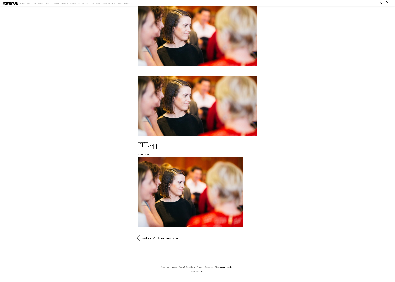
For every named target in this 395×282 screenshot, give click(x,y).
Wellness (64, 3)
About (174, 267)
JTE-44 (147, 145)
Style (34, 3)
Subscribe (209, 267)
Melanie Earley (143, 154)
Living (48, 3)
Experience (128, 3)
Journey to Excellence (100, 3)
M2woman (196, 272)
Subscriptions (83, 3)
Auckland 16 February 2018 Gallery (161, 238)
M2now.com (220, 267)
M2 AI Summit (117, 3)
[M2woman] (10, 4)
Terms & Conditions (187, 267)
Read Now (165, 267)
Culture (55, 3)
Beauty (41, 3)
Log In (229, 267)
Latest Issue (25, 3)
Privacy (200, 267)
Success (73, 3)
